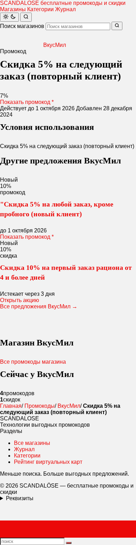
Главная (11, 406)
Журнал (65, 9)
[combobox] (78, 26)
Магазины (13, 9)
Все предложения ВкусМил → (38, 306)
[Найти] (26, 17)
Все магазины (32, 443)
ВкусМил (69, 406)
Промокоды (39, 406)
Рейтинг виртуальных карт (48, 462)
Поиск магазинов (22, 26)
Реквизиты (19, 498)
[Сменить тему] (9, 17)
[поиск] (68, 543)
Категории (40, 9)
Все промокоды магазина (33, 362)
